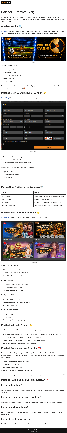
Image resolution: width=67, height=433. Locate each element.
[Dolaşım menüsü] (64, 2)
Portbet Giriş (5, 98)
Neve (29, 429)
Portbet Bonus (5, 217)
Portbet (3, 31)
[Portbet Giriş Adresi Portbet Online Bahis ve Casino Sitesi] (6, 2)
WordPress (35, 429)
